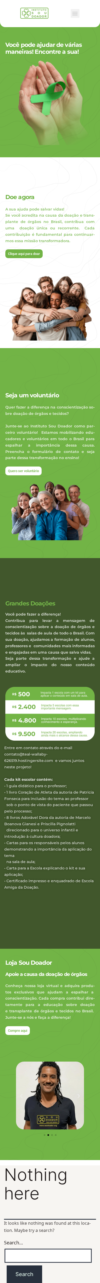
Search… (13, 1242)
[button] (75, 13)
